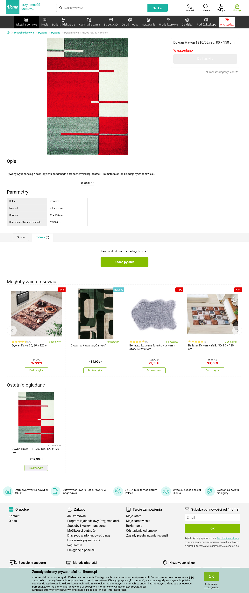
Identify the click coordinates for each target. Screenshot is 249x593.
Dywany (42, 32)
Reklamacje (134, 525)
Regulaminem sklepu (228, 538)
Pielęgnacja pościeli (81, 550)
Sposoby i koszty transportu (86, 525)
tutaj (123, 589)
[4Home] (9, 32)
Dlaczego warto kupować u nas (88, 535)
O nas (13, 520)
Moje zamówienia (138, 520)
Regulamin (74, 545)
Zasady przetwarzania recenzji (147, 535)
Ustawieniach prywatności (130, 586)
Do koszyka (205, 59)
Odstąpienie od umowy (142, 530)
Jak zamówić (76, 516)
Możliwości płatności (81, 530)
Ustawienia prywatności (83, 540)
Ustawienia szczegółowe (211, 586)
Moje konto (133, 516)
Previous (12, 330)
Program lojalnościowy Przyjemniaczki (93, 520)
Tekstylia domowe (24, 32)
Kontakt (14, 516)
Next (237, 330)
